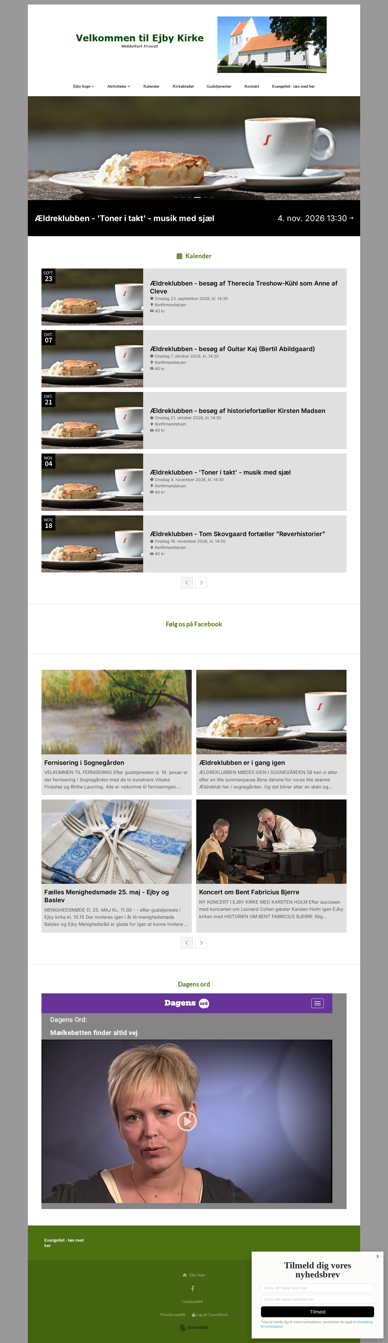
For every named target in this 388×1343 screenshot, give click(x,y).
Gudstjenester (219, 86)
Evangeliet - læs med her (293, 86)
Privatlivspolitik (172, 1314)
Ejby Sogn (82, 86)
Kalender (151, 86)
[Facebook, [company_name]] (192, 1288)
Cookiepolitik (192, 1301)
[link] (84, 86)
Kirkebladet (183, 86)
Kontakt (252, 86)
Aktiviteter (117, 86)
